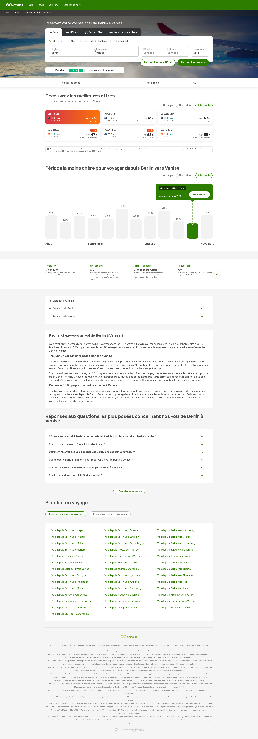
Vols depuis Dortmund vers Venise (123, 601)
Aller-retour (185, 105)
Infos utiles (152, 82)
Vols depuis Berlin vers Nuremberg (176, 543)
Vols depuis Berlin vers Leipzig (68, 530)
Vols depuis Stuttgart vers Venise (70, 614)
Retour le (171, 49)
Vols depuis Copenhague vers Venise (71, 601)
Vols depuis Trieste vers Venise (121, 549)
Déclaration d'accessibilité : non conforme (140, 645)
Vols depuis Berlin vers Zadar (173, 588)
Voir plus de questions (130, 491)
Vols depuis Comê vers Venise (173, 562)
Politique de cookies (86, 645)
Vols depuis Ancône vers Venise (174, 556)
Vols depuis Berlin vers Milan (67, 588)
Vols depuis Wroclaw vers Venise (175, 594)
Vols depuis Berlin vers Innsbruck (69, 581)
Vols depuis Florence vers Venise (122, 556)
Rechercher (199, 194)
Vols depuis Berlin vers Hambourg (176, 530)
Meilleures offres (71, 82)
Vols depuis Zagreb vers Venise (121, 569)
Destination (102, 49)
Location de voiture (73, 5)
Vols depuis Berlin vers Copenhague (124, 543)
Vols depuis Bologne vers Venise (175, 549)
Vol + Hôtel (54, 5)
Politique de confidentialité (109, 645)
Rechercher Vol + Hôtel (158, 62)
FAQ (194, 82)
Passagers (199, 49)
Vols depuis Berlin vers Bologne (68, 575)
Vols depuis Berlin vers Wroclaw (122, 536)
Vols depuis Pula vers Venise (67, 556)
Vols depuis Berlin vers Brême (173, 536)
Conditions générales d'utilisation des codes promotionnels (184, 645)
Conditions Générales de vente (62, 645)
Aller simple (204, 105)
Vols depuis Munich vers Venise (174, 607)
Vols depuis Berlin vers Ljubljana (122, 575)
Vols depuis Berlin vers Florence (175, 575)
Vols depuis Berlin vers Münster (68, 549)
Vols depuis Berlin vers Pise (172, 581)
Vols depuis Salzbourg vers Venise (70, 569)
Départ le (147, 49)
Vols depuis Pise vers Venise (66, 562)
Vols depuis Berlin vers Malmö (67, 543)
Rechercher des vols (193, 62)
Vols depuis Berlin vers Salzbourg (122, 588)
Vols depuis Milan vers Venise (120, 562)
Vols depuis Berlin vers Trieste (174, 569)
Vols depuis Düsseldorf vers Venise (70, 607)
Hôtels (41, 5)
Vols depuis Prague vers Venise (121, 594)
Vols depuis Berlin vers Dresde (121, 530)
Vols (31, 5)
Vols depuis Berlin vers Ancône (121, 581)
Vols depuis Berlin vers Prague (68, 536)
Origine (55, 49)
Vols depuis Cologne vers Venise (122, 607)
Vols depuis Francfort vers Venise (176, 601)
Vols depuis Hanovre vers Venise (69, 594)
